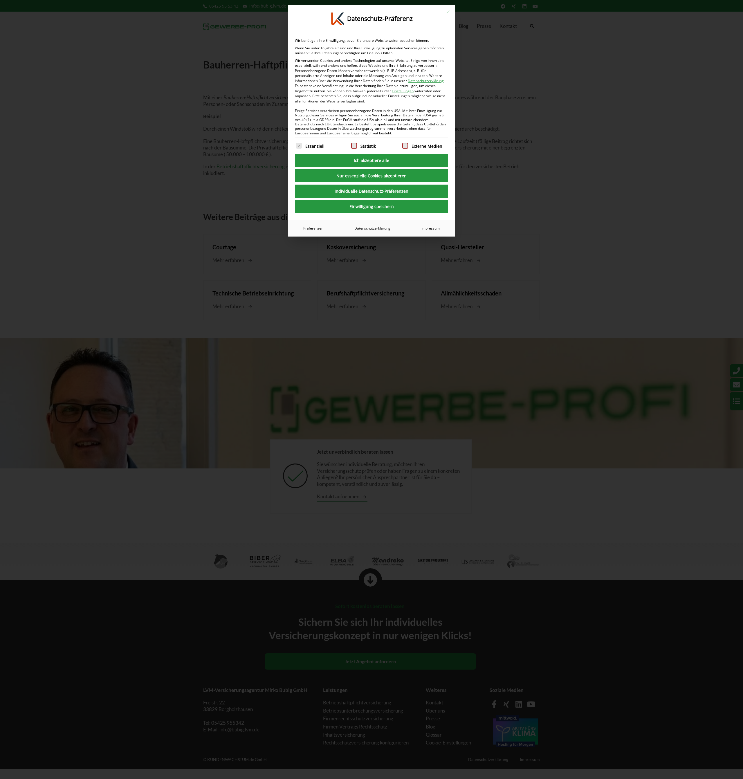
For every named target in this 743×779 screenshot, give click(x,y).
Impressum (430, 228)
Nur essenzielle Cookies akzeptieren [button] (371, 175)
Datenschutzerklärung (426, 80)
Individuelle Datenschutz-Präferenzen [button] (371, 191)
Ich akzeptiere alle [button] (371, 160)
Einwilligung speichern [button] (371, 206)
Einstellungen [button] (403, 91)
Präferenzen (313, 228)
